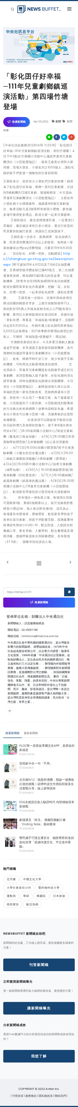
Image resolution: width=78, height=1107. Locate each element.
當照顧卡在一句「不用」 (36, 763)
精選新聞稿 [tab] (12, 733)
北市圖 (11, 879)
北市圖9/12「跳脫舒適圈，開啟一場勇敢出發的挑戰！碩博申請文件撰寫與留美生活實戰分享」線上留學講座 (46, 784)
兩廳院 (41, 896)
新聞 (58, 121)
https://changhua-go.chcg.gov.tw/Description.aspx (38, 259)
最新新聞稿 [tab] (31, 733)
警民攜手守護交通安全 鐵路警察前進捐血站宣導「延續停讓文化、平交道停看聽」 (46, 842)
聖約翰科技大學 (49, 888)
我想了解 (39, 1056)
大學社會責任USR (19, 888)
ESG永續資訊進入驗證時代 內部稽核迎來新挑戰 (46, 804)
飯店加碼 (32, 904)
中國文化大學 (32, 879)
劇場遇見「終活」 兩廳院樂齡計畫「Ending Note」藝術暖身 (42, 822)
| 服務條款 (30, 1096)
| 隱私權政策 (45, 1096)
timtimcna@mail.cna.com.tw (40, 636)
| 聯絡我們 (60, 1096)
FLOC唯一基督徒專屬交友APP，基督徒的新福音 (47, 747)
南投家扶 (13, 904)
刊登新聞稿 (39, 964)
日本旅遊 (59, 896)
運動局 (11, 896)
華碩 (26, 896)
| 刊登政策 (17, 1096)
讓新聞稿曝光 (39, 1008)
